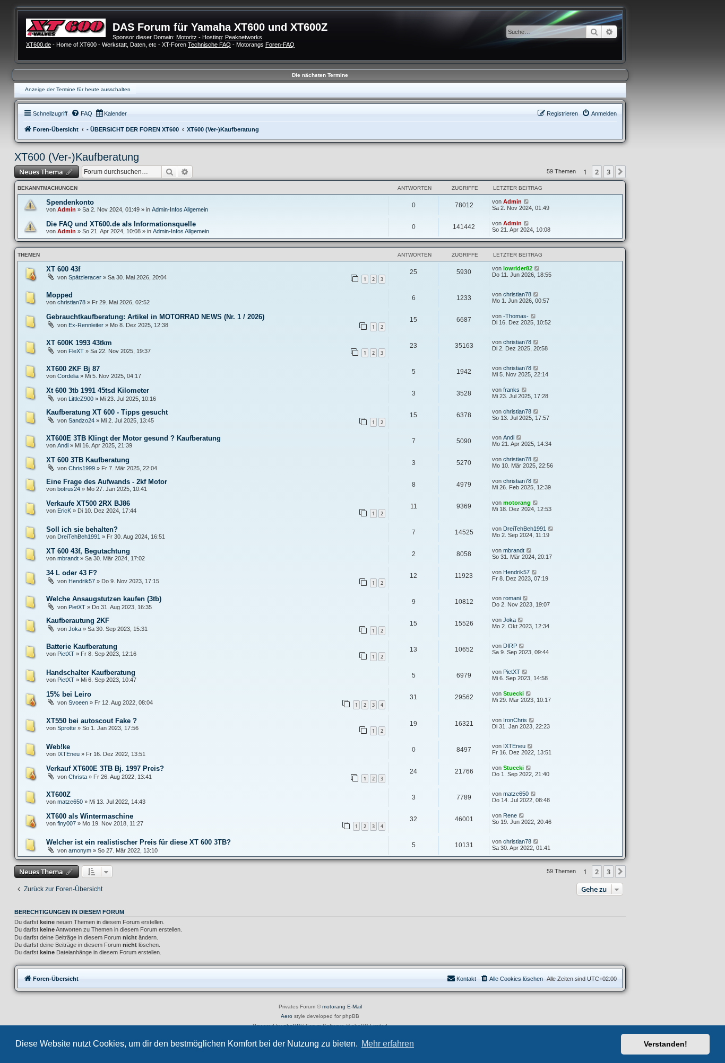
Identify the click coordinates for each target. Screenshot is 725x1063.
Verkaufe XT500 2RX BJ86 (88, 503)
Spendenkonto (70, 202)
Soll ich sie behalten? (82, 529)
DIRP (510, 646)
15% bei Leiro (68, 694)
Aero (286, 1016)
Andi (62, 445)
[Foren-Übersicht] (69, 26)
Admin (66, 209)
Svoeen (78, 702)
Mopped (59, 295)
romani (512, 598)
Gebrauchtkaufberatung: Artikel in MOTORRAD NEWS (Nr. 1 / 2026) (155, 317)
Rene (510, 815)
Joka (74, 629)
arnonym (79, 850)
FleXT (76, 351)
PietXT (76, 607)
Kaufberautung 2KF (77, 621)
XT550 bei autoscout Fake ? (91, 721)
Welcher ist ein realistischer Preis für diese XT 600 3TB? (138, 842)
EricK (64, 510)
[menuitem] (81, 113)
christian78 (71, 302)
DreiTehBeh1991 (78, 536)
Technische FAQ (209, 44)
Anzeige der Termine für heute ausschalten (78, 89)
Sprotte (66, 728)
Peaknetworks (243, 37)
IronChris (515, 720)
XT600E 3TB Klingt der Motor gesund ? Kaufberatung (133, 438)
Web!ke (58, 747)
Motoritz (186, 37)
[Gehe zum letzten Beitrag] (526, 201)
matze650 (70, 801)
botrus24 (68, 489)
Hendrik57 (81, 581)
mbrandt (68, 558)
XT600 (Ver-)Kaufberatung (76, 157)
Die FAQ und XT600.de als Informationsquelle (121, 224)
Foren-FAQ (280, 44)
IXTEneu (68, 754)
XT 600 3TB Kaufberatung (88, 460)
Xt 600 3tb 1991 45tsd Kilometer (97, 390)
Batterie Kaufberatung (81, 647)
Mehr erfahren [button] (387, 1043)
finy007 (66, 823)
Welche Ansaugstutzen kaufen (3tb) (103, 599)
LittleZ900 (80, 399)
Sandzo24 (81, 420)
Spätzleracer (84, 277)
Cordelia (68, 376)
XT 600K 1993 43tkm (79, 343)
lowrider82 (517, 268)
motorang (517, 502)
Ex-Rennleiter (85, 325)
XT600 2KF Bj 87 (73, 369)
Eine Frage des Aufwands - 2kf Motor (106, 482)
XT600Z (58, 794)
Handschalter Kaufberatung (90, 673)
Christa (77, 777)
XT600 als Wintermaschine (89, 816)
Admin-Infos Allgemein (180, 209)
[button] (620, 171)
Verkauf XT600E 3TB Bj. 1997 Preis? (105, 768)
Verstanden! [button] (665, 1044)
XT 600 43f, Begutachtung (88, 551)
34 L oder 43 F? (71, 573)
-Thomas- (516, 316)
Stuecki (513, 693)
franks (511, 389)
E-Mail (354, 1006)
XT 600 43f (63, 269)
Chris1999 (81, 468)
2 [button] (597, 172)
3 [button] (608, 172)
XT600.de (38, 44)
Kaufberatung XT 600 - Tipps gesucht (107, 412)
